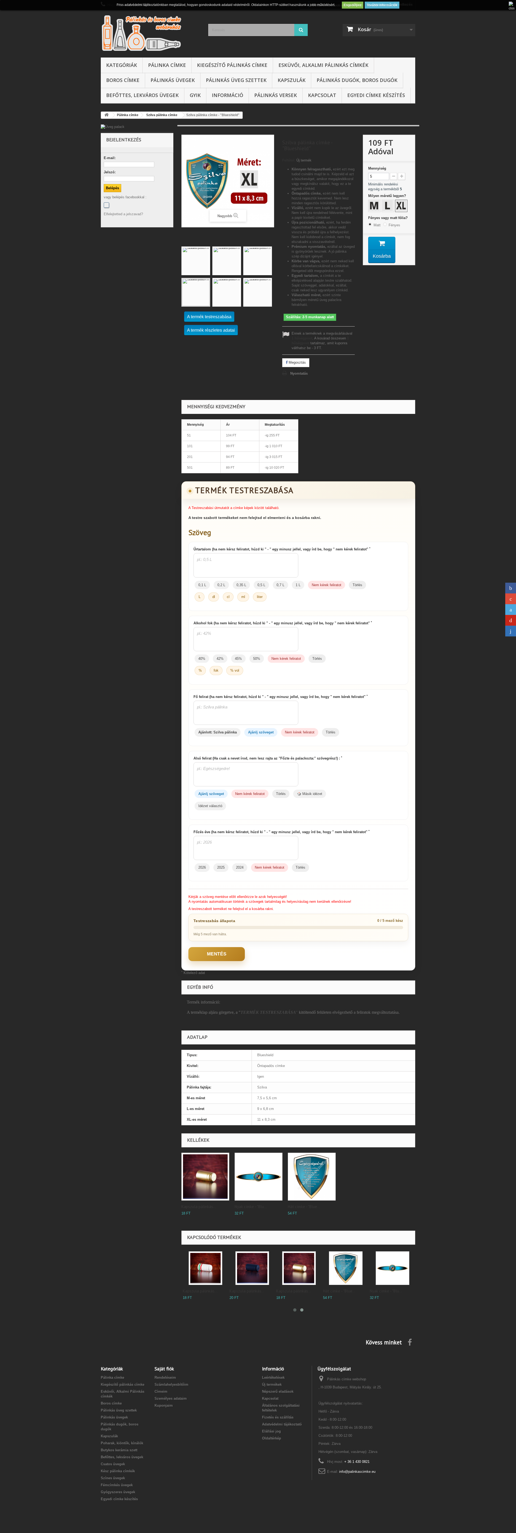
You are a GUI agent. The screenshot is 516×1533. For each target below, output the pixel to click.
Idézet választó (210, 806)
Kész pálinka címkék (118, 1471)
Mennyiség (377, 168)
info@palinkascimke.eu (357, 1472)
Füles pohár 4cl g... (198, 1291)
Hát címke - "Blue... (304, 1206)
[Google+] (510, 598)
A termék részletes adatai (211, 330)
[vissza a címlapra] (106, 115)
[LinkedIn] (510, 631)
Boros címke (122, 80)
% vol (234, 670)
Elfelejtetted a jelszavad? (123, 214)
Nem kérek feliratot (326, 585)
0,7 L (280, 585)
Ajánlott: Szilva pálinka (217, 732)
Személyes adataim (171, 1398)
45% (238, 659)
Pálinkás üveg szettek (236, 80)
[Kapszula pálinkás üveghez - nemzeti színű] (251, 1268)
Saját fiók (164, 1369)
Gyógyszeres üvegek (118, 1492)
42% (220, 659)
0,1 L (202, 585)
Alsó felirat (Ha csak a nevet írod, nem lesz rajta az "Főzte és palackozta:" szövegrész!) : (268, 758)
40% (201, 659)
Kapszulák (292, 80)
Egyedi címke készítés (376, 95)
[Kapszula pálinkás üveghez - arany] (205, 1177)
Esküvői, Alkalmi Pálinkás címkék (323, 65)
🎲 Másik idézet (309, 794)
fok (216, 670)
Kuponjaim (164, 1405)
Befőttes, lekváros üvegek (142, 95)
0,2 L (221, 585)
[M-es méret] (375, 206)
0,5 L (261, 585)
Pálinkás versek (275, 95)
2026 (202, 867)
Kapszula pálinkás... (198, 1206)
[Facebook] (106, 205)
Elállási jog (271, 1431)
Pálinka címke (167, 65)
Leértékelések (273, 1378)
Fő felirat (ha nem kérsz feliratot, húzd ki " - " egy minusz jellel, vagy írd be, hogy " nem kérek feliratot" (281, 696)
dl (213, 597)
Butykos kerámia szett (119, 1450)
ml (243, 597)
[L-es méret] (388, 206)
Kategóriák (121, 65)
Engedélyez (352, 5)
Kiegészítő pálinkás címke (232, 65)
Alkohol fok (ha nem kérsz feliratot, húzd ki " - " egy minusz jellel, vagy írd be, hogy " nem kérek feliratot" (283, 623)
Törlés (357, 585)
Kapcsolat (322, 95)
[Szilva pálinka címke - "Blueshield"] (196, 261)
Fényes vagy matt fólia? (388, 218)
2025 (221, 867)
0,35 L (241, 585)
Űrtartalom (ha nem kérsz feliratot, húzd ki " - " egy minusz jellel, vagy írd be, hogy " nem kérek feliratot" (282, 549)
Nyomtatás (299, 373)
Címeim (161, 1391)
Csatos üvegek (113, 1464)
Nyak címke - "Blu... (251, 1206)
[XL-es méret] (402, 206)
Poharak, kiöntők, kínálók (122, 1443)
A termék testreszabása (209, 316)
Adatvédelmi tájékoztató (282, 1424)
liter (260, 597)
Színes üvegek (113, 1478)
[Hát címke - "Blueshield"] (312, 1177)
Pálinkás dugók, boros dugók (357, 80)
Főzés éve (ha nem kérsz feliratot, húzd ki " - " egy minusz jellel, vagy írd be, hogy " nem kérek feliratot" (282, 832)
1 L (298, 585)
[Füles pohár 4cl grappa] (204, 1268)
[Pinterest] (510, 620)
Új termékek (272, 1384)
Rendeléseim (165, 1378)
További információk (382, 5)
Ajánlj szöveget (261, 732)
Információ (227, 95)
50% (256, 659)
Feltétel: (288, 160)
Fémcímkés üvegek (117, 1485)
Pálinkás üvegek (172, 80)
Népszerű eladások (277, 1391)
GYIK (195, 95)
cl (228, 597)
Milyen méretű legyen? (387, 196)
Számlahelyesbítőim (171, 1384)
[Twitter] (510, 609)
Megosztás (297, 362)
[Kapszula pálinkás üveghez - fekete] (298, 1268)
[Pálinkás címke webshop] (150, 33)
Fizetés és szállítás (277, 1417)
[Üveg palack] (137, 126)
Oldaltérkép (271, 1438)
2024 (239, 867)
